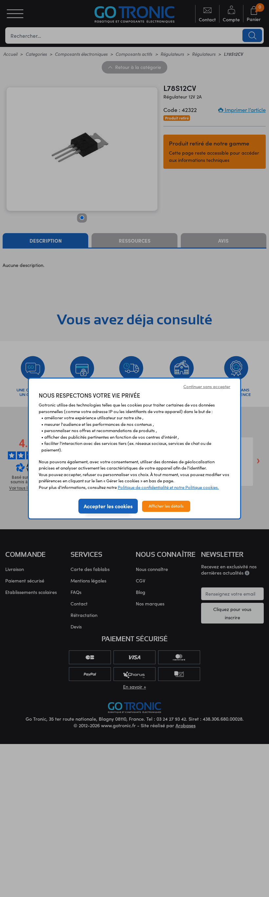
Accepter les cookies (108, 506)
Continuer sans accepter (206, 386)
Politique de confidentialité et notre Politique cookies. (168, 487)
